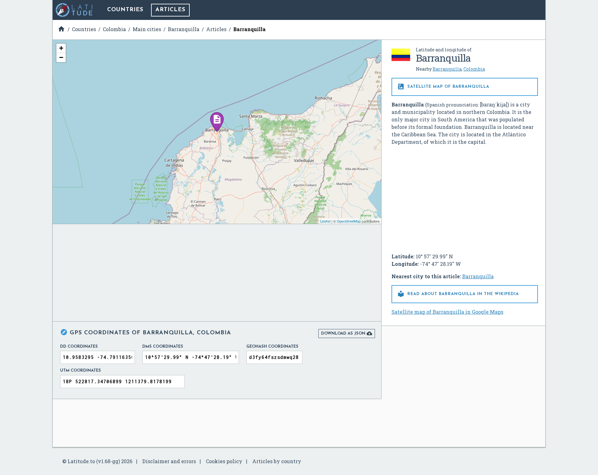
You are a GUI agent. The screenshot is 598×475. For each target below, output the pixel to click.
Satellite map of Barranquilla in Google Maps (447, 311)
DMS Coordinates (162, 347)
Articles (170, 10)
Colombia (474, 69)
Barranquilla (447, 69)
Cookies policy (224, 461)
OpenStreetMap (349, 221)
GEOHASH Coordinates (272, 347)
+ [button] (61, 48)
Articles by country (276, 461)
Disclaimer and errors (169, 461)
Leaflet (325, 221)
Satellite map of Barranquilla (443, 86)
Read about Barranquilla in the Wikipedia (458, 294)
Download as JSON (346, 333)
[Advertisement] (464, 196)
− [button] (61, 57)
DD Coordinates (79, 347)
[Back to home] (74, 10)
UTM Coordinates (80, 371)
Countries (125, 10)
